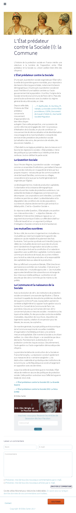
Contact (8, 503)
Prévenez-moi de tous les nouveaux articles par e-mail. (30, 483)
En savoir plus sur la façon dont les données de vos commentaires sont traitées (36, 492)
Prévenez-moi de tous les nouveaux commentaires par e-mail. (33, 480)
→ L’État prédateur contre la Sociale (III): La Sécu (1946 (36, 391)
